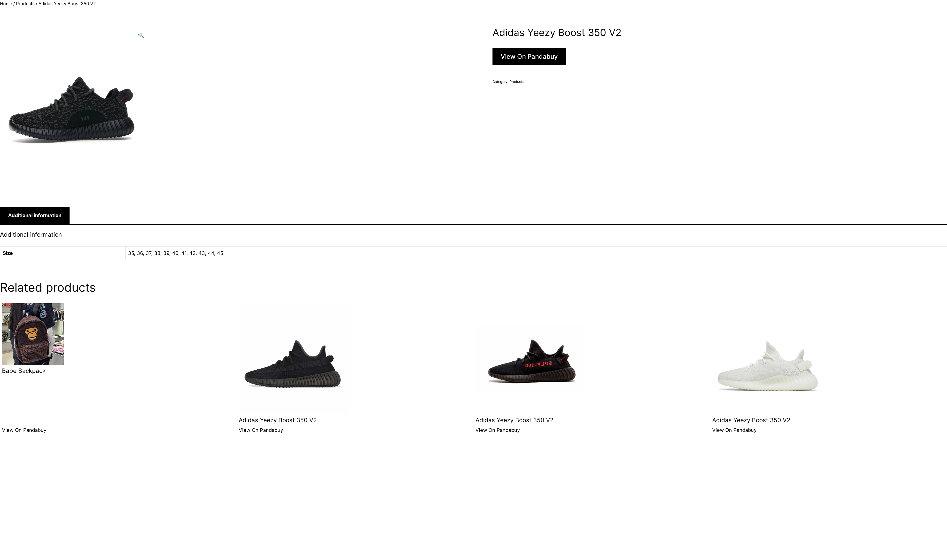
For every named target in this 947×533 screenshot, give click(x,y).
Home (6, 3)
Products (25, 3)
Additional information (34, 215)
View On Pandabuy (529, 56)
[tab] (35, 215)
